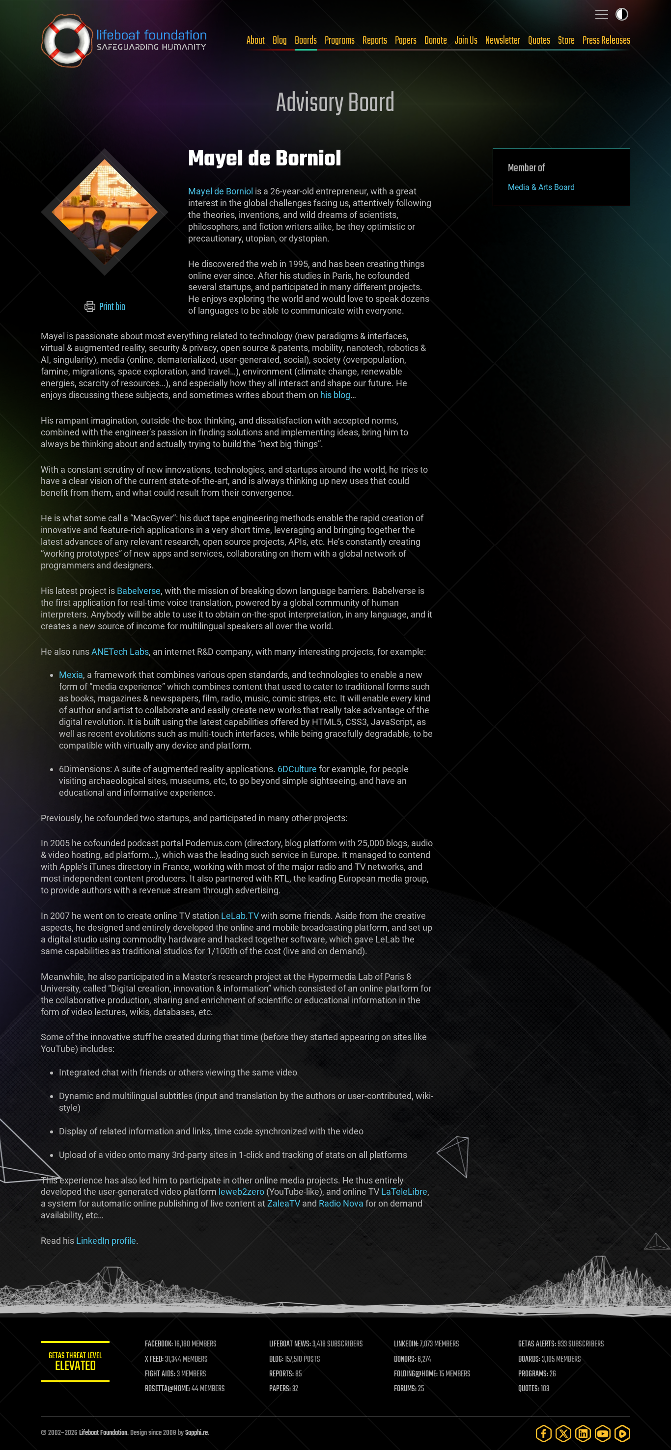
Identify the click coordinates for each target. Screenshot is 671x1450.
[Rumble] (622, 1433)
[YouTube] (603, 1433)
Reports (375, 41)
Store (566, 41)
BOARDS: (529, 1359)
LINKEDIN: (406, 1344)
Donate (435, 41)
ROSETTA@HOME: (167, 1389)
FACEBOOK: (159, 1344)
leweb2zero (241, 1191)
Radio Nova (341, 1203)
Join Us (466, 41)
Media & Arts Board (541, 187)
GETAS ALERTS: (537, 1344)
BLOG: (276, 1359)
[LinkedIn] (583, 1433)
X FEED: (154, 1359)
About (256, 41)
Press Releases (606, 41)
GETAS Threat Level (75, 1363)
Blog (280, 41)
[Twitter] (563, 1433)
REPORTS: (281, 1374)
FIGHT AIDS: (160, 1374)
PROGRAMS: (533, 1374)
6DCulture (297, 769)
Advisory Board (335, 104)
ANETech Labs (120, 651)
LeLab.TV (240, 916)
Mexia (71, 675)
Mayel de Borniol (220, 191)
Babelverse (139, 591)
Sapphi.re (196, 1433)
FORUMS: (405, 1389)
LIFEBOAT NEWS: (290, 1344)
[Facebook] (544, 1433)
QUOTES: (528, 1389)
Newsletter (502, 41)
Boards (306, 41)
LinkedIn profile (106, 1240)
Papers (406, 41)
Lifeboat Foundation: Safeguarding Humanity (124, 41)
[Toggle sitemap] (601, 14)
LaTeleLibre (404, 1191)
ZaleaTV (283, 1203)
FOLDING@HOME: (416, 1374)
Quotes (539, 41)
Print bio (111, 307)
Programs (340, 41)
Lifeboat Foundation (103, 1433)
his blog (335, 395)
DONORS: (405, 1359)
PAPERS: (280, 1389)
